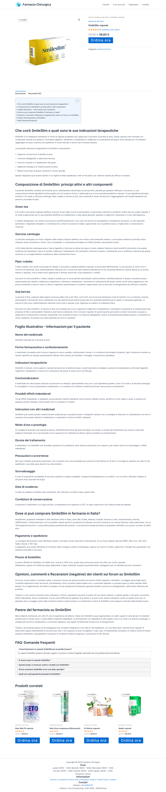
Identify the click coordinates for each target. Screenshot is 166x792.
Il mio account (119, 4)
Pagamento (133, 4)
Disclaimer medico (88, 779)
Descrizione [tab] (20, 93)
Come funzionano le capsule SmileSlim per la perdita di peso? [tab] (45, 649)
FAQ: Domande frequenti (27, 120)
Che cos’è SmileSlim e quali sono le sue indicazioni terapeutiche (43, 104)
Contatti (145, 4)
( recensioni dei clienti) (109, 30)
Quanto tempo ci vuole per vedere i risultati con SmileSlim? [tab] (43, 665)
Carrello (106, 4)
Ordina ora (101, 40)
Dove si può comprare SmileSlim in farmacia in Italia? (39, 112)
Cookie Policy (103, 779)
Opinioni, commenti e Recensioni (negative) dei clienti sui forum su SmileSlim (48, 115)
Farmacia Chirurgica (37, 4)
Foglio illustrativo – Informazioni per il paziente (36, 110)
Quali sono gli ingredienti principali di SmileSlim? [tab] (39, 674)
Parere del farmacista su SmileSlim (31, 118)
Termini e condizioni (58, 779)
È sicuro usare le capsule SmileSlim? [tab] (34, 660)
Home (90, 17)
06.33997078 (87, 785)
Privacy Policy (74, 779)
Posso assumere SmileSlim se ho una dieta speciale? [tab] (41, 669)
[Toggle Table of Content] (76, 101)
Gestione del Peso (102, 17)
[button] (79, 20)
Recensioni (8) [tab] (34, 93)
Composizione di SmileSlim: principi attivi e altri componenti (42, 107)
